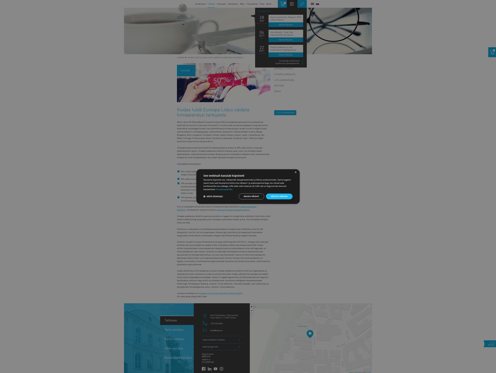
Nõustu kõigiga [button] (279, 196)
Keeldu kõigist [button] (251, 196)
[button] (213, 196)
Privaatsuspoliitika (224, 189)
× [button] (295, 172)
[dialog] (248, 186)
